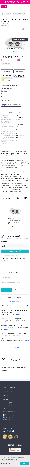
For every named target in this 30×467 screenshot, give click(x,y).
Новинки (23, 6)
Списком (12, 301)
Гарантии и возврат (7, 97)
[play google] (19, 446)
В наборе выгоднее (13, 6)
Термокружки (11, 367)
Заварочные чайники (7, 363)
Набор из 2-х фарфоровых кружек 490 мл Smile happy (15, 222)
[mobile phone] (21, 2)
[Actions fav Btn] (24, 2)
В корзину (20, 71)
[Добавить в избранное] (26, 30)
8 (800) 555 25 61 (7, 402)
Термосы (4, 367)
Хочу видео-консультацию (12, 104)
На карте (17, 301)
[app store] (11, 446)
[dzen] (13, 431)
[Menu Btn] (2, 2)
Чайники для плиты (20, 363)
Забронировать (7, 71)
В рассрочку (5, 100)
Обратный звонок (8, 409)
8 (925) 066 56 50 (7, 406)
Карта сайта (6, 422)
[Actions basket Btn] (28, 2)
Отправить (6, 290)
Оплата (3, 94)
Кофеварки (4, 370)
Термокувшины (21, 367)
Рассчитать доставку (8, 85)
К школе (4, 6)
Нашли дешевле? (19, 67)
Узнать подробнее (5, 463)
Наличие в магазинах (7, 67)
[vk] (4, 431)
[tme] (10, 431)
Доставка (4, 91)
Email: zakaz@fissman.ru (9, 411)
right (28, 6)
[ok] (7, 431)
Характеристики (6, 88)
